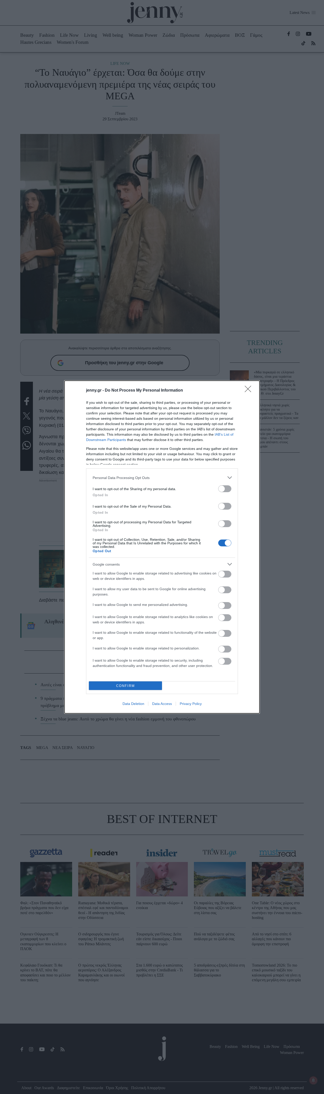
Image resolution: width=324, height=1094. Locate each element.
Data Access (162, 704)
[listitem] (162, 477)
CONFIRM (125, 686)
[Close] (249, 390)
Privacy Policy (191, 704)
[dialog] (162, 547)
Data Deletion (133, 704)
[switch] (224, 488)
